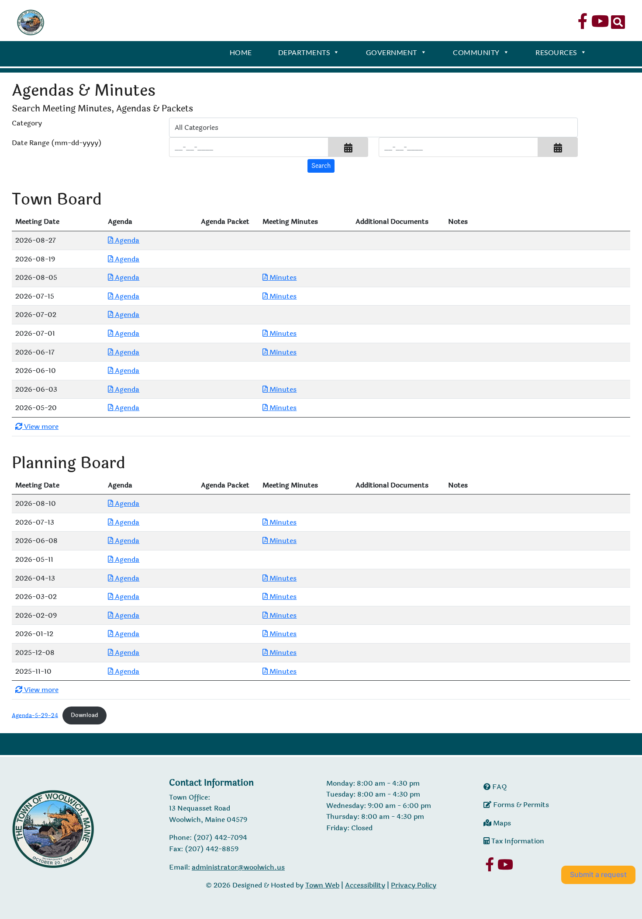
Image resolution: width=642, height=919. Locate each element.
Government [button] (391, 52)
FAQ (498, 786)
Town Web (322, 885)
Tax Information (517, 840)
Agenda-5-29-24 (35, 715)
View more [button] (40, 426)
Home (241, 52)
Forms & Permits (520, 804)
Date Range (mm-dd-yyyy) (57, 142)
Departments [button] (304, 52)
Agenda (126, 240)
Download (84, 715)
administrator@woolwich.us (238, 867)
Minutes (282, 277)
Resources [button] (556, 52)
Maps (501, 823)
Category (27, 123)
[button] (348, 147)
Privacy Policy (413, 885)
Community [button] (476, 52)
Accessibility (365, 885)
